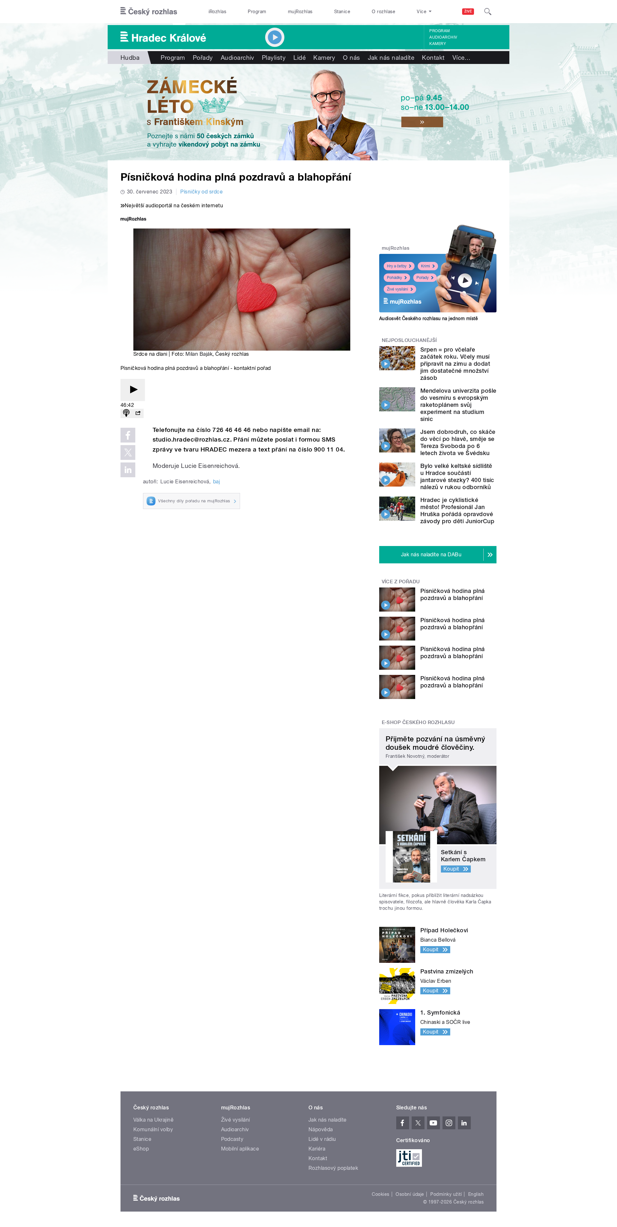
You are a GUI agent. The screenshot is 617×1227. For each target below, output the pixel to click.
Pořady (203, 57)
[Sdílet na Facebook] (128, 435)
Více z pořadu (401, 582)
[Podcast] (126, 413)
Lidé (299, 57)
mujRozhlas (300, 11)
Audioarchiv (443, 37)
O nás (351, 57)
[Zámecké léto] (308, 112)
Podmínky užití (446, 1194)
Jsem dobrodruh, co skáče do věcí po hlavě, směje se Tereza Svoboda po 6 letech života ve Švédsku (458, 442)
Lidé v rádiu (322, 1139)
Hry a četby (397, 266)
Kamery (437, 43)
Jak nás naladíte (391, 57)
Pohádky (394, 277)
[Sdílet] (138, 413)
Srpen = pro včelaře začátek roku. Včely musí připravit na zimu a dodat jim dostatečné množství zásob (455, 363)
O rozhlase (383, 11)
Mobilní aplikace (240, 1149)
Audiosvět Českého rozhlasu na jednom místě (428, 318)
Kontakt (433, 57)
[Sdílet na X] (128, 452)
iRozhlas (218, 11)
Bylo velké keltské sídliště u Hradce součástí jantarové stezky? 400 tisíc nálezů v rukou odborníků (457, 476)
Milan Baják (198, 354)
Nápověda (320, 1129)
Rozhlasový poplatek (333, 1168)
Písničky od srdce (201, 192)
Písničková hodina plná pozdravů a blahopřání (452, 594)
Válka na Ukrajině (153, 1120)
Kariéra (316, 1149)
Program (257, 11)
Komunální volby (153, 1129)
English (476, 1194)
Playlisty (274, 57)
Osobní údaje (410, 1194)
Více (461, 57)
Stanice (342, 11)
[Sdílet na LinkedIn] (128, 469)
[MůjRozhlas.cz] (133, 220)
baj (216, 482)
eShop (141, 1149)
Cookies (380, 1194)
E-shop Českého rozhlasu (418, 722)
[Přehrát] (133, 390)
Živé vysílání (397, 289)
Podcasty (232, 1139)
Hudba (130, 57)
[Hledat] (487, 11)
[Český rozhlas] (149, 11)
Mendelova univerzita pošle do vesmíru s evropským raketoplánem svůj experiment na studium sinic (458, 404)
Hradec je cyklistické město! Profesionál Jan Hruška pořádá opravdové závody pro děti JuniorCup (457, 510)
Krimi (425, 266)
